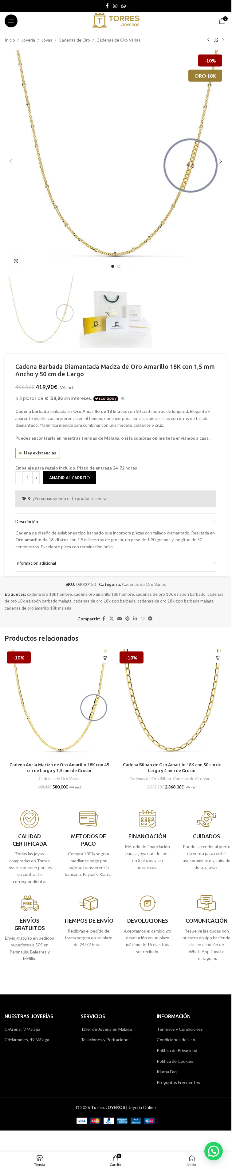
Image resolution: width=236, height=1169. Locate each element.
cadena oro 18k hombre (49, 594)
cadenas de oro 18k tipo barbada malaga (175, 600)
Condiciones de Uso (176, 1039)
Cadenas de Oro (74, 39)
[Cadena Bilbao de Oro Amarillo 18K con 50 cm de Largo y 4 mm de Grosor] (172, 704)
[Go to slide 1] (112, 266)
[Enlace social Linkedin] (135, 619)
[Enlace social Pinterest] (128, 619)
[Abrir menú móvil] (11, 21)
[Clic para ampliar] (16, 261)
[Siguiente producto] (223, 40)
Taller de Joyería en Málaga (106, 1029)
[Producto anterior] (208, 40)
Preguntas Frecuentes (178, 1082)
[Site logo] (116, 20)
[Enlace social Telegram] (150, 619)
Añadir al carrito (69, 477)
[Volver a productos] (215, 40)
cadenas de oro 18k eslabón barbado (171, 594)
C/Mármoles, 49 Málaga (27, 1039)
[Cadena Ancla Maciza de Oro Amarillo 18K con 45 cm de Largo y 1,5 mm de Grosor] (59, 704)
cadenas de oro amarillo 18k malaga (38, 608)
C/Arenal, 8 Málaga (22, 1029)
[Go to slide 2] (118, 266)
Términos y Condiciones (180, 1029)
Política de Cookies (175, 1061)
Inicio (10, 39)
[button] (11, 161)
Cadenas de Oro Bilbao (150, 778)
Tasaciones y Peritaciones (106, 1039)
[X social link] (112, 619)
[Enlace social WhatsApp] (124, 5)
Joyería (28, 39)
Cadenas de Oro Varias (118, 39)
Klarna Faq (167, 1071)
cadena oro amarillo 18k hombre (104, 594)
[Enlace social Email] (120, 619)
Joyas (46, 39)
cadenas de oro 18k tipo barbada (104, 600)
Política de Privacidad (177, 1050)
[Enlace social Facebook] (107, 5)
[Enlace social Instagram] (115, 5)
